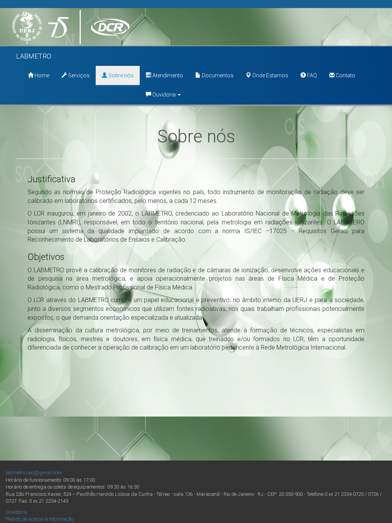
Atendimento (167, 75)
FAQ (311, 75)
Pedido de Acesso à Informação (40, 519)
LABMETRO (33, 56)
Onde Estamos (269, 75)
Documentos (217, 75)
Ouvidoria (164, 95)
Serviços (78, 75)
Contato (345, 75)
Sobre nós (120, 75)
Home (41, 75)
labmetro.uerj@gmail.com (34, 473)
